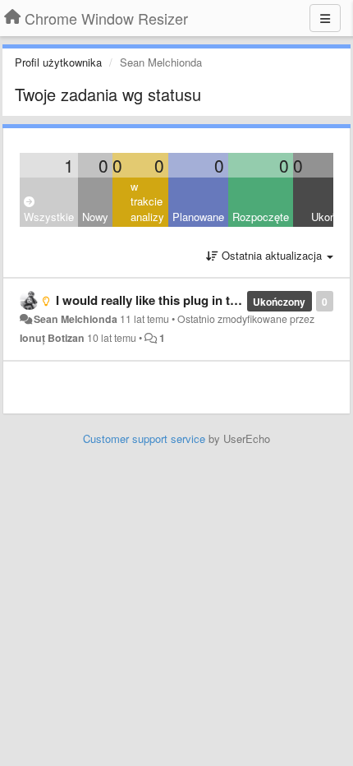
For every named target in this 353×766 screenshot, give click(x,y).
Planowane (198, 216)
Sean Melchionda (75, 318)
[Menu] (325, 18)
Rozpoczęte (260, 216)
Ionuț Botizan (52, 337)
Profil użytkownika (58, 62)
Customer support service (144, 438)
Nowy (95, 216)
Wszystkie (49, 216)
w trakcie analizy (147, 201)
